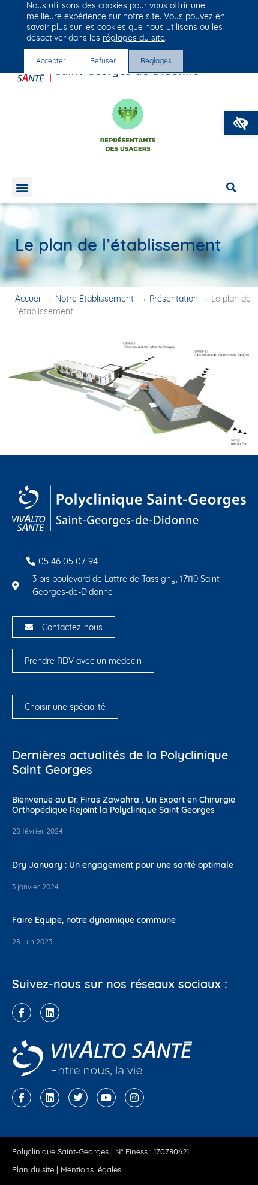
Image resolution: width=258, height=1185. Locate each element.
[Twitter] (78, 1097)
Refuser (103, 60)
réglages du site (134, 37)
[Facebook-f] (21, 1012)
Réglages (156, 60)
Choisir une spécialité (65, 706)
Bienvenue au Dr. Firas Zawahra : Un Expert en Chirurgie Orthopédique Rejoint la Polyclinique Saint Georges (123, 804)
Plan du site (33, 1169)
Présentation (173, 298)
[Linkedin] (49, 1012)
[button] (241, 123)
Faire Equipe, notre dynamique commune (94, 919)
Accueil (28, 298)
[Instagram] (134, 1097)
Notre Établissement (95, 298)
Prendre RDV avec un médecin (83, 660)
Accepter (51, 60)
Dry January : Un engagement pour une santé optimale (122, 864)
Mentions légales (91, 1169)
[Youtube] (106, 1097)
